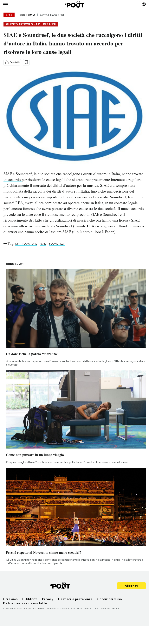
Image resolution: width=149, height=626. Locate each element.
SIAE (43, 243)
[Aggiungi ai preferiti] (26, 62)
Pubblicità (29, 599)
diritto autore (26, 243)
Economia (27, 15)
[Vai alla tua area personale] (144, 4)
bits (9, 15)
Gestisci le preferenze (75, 599)
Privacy (47, 599)
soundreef (57, 243)
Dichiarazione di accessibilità (25, 603)
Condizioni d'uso (109, 599)
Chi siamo (10, 599)
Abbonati (132, 586)
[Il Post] (74, 4)
